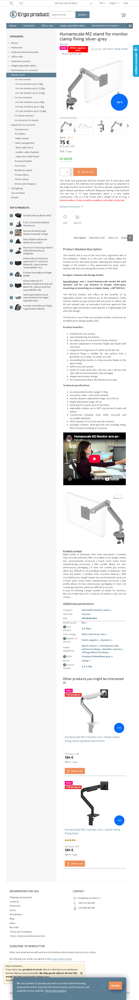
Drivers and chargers (25, 184)
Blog (12, 918)
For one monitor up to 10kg (29, 84)
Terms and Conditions (21, 932)
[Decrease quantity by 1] (71, 174)
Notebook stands (23, 170)
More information (55, 991)
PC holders (20, 134)
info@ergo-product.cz (89, 898)
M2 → (84, 623)
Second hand (18, 193)
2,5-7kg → (87, 628)
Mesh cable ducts (24, 147)
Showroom (15, 906)
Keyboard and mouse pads (25, 52)
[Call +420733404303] (15, 3)
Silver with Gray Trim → (94, 634)
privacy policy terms (61, 959)
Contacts (14, 901)
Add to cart (87, 171)
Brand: (72, 54)
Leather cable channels (27, 152)
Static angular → (91, 640)
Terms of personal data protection (27, 936)
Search (82, 14)
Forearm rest (21, 129)
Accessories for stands (26, 120)
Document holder (23, 161)
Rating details (121, 49)
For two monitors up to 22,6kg (31, 111)
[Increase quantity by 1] (71, 170)
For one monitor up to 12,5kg (30, 88)
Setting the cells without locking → (100, 647)
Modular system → (113, 649)
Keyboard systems (21, 61)
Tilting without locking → (96, 652)
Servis (13, 910)
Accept (115, 985)
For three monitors (24, 115)
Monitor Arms (18, 75)
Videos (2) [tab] (113, 238)
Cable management (24, 143)
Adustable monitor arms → (96, 610)
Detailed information (70, 207)
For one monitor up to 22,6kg (30, 93)
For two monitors (23, 97)
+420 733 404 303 (86, 903)
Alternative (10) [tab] (97, 238)
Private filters (22, 175)
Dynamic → (106, 640)
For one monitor (23, 79)
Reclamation (16, 914)
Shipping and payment (66, 3)
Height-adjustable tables (23, 65)
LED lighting (17, 188)
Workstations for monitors (24, 70)
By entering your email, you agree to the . (41, 959)
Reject (104, 985)
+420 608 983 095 (86, 908)
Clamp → (86, 660)
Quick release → (90, 646)
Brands (14, 197)
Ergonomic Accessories (23, 125)
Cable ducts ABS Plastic (27, 156)
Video (12, 923)
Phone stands (22, 179)
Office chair (17, 56)
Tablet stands (22, 138)
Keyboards (17, 47)
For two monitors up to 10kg (30, 102)
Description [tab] (80, 238)
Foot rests (20, 165)
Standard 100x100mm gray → (97, 656)
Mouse (14, 43)
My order (14, 927)
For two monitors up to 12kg (30, 106)
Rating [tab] (124, 238)
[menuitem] (13, 25)
